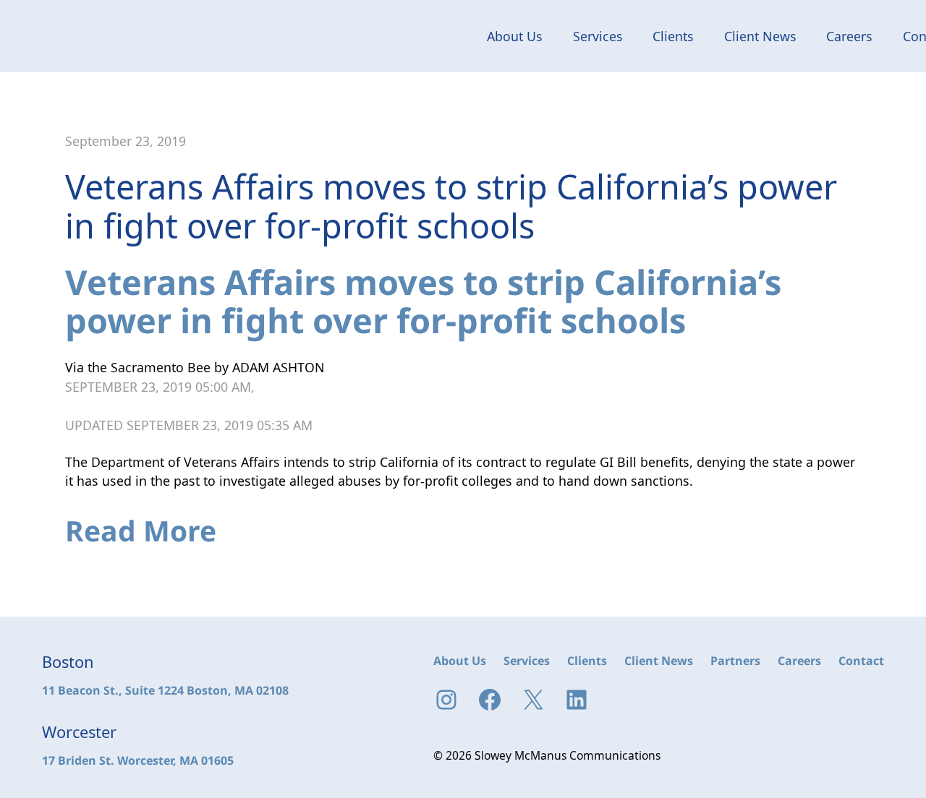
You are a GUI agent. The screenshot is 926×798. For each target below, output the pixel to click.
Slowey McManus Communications (99, 36)
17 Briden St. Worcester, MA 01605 (138, 760)
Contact (861, 661)
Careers (849, 36)
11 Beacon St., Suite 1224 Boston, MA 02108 (165, 690)
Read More (140, 530)
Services (598, 36)
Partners (735, 661)
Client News (760, 36)
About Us (515, 36)
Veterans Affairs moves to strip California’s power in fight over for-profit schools (423, 301)
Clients (673, 36)
